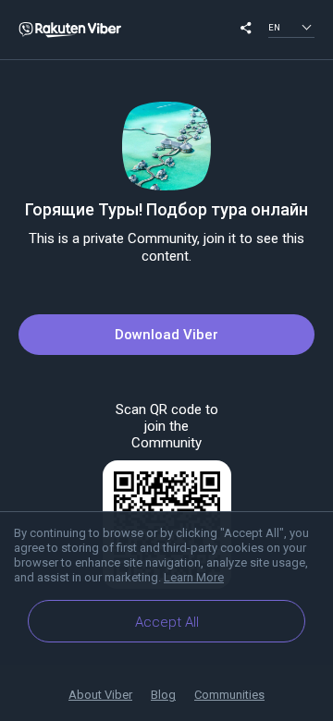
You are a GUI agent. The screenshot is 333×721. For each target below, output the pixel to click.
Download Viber (166, 334)
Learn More (194, 577)
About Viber (100, 695)
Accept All (167, 622)
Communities (229, 695)
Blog (163, 695)
